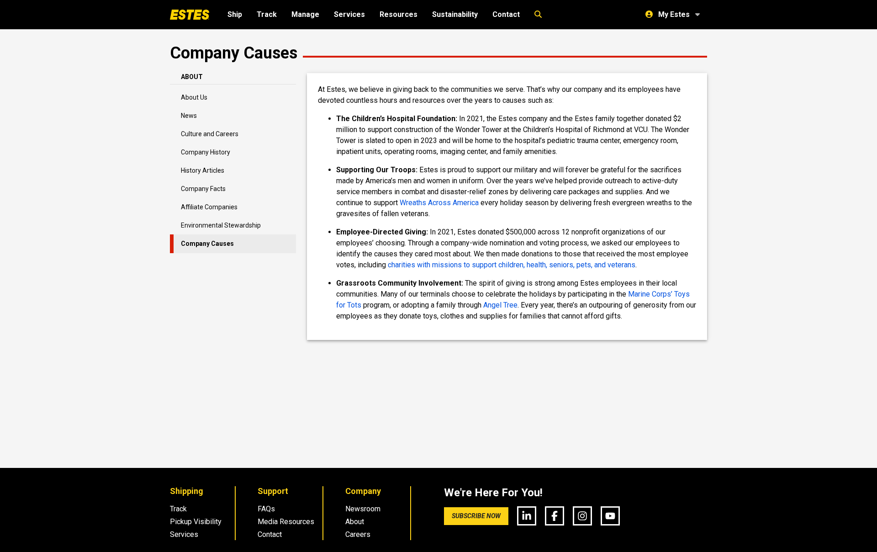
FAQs (266, 508)
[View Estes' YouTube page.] (610, 516)
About (354, 521)
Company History (205, 152)
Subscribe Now (476, 516)
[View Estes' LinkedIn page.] (526, 516)
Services (349, 14)
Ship (234, 14)
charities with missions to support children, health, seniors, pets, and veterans (511, 264)
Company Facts (203, 188)
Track (267, 14)
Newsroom (362, 508)
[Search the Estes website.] (538, 14)
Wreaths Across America (439, 202)
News (189, 115)
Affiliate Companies (209, 207)
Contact (506, 14)
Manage (305, 14)
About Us (194, 97)
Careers (357, 534)
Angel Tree (500, 305)
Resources (398, 14)
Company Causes (207, 243)
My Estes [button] (674, 14)
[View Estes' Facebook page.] (554, 516)
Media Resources (286, 521)
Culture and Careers (209, 134)
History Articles (202, 170)
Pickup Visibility (196, 521)
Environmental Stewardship (221, 225)
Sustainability (455, 14)
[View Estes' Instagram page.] (582, 516)
